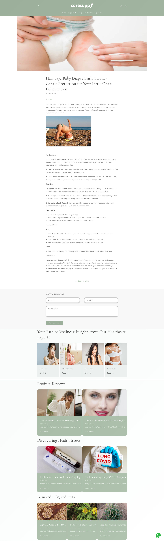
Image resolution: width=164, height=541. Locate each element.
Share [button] (50, 99)
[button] (39, 6)
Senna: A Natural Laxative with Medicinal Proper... (82, 524)
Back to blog (83, 281)
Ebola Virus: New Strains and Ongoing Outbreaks (59, 477)
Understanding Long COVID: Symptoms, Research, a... (104, 477)
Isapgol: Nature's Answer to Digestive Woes (112, 524)
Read (42, 373)
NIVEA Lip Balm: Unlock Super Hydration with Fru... (104, 420)
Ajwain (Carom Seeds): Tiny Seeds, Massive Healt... (52, 524)
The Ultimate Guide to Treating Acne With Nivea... (59, 420)
